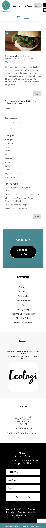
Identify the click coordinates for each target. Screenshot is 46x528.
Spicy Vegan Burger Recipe (17, 56)
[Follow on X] (21, 456)
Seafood (8, 162)
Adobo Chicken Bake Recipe (16, 208)
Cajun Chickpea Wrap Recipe (16, 205)
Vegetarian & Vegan (12, 61)
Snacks (7, 166)
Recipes (8, 154)
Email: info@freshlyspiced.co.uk (23, 433)
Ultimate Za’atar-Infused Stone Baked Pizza (22, 194)
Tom (9, 58)
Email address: (11, 118)
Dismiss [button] (38, 526)
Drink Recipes (10, 143)
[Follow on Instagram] (25, 456)
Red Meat (8, 158)
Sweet (7, 170)
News (7, 147)
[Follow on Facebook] (16, 456)
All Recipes (30, 58)
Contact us (22, 252)
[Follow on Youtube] (30, 456)
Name (7, 108)
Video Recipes (10, 177)
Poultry (7, 151)
